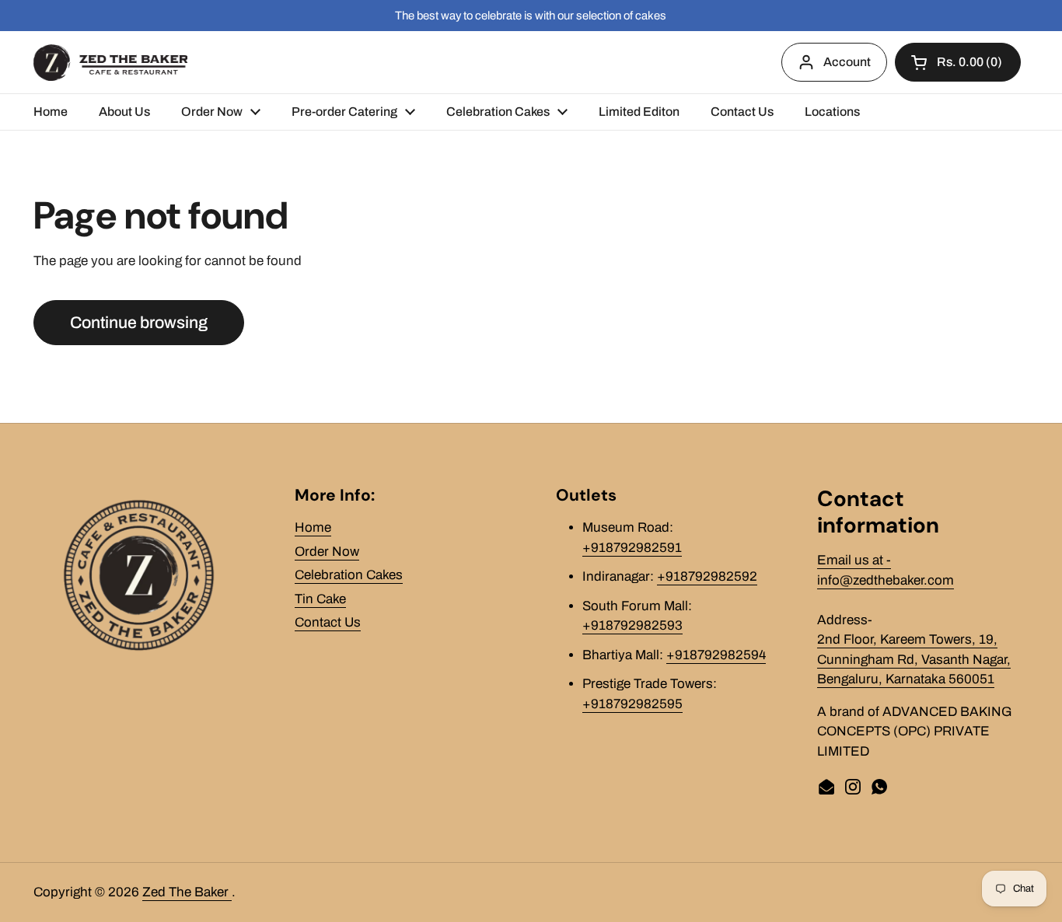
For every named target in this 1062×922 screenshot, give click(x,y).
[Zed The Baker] (110, 62)
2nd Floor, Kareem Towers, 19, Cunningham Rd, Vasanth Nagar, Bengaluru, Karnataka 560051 (914, 659)
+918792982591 (632, 547)
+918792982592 (707, 576)
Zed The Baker (187, 892)
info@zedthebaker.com (885, 580)
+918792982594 (716, 655)
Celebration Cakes (349, 575)
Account (847, 61)
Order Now (327, 551)
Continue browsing (139, 322)
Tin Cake (320, 599)
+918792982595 (632, 704)
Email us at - (854, 560)
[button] (958, 62)
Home (313, 527)
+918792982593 (632, 625)
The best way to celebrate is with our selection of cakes (530, 15)
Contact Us (328, 622)
